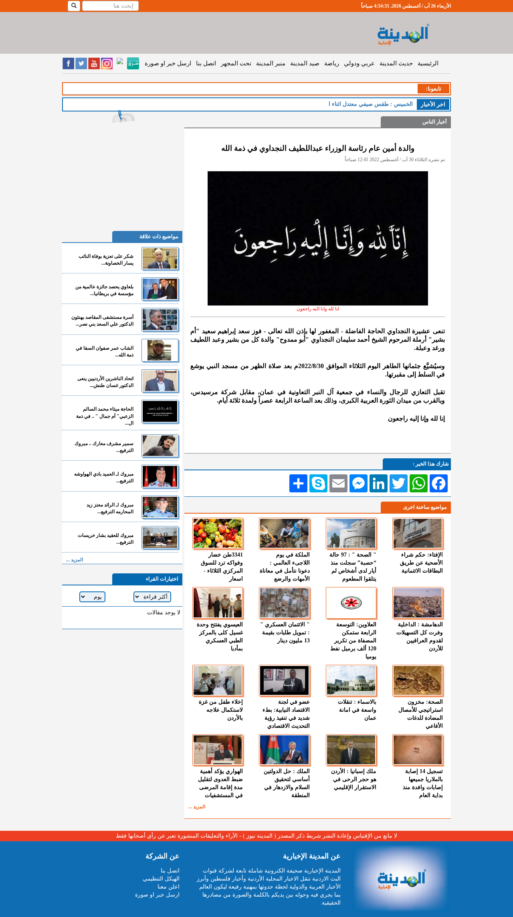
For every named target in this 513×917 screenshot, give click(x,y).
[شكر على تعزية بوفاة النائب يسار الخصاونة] (159, 258)
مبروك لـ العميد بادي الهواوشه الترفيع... (103, 477)
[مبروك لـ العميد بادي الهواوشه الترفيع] (159, 476)
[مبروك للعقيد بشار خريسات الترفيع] (159, 537)
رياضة (331, 63)
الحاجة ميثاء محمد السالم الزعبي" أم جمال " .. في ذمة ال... (104, 415)
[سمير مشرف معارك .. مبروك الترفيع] (159, 445)
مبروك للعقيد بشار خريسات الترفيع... (105, 538)
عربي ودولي (359, 63)
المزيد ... (196, 807)
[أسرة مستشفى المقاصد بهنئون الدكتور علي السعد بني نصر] (159, 319)
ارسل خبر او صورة (168, 63)
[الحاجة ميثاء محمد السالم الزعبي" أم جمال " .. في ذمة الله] (159, 411)
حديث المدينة (396, 63)
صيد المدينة (304, 63)
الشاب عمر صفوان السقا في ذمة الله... (104, 351)
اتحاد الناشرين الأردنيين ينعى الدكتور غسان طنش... (105, 382)
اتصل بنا (206, 63)
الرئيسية (428, 63)
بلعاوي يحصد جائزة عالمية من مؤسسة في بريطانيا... (104, 290)
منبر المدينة (270, 63)
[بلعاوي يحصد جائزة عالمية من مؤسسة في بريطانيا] (159, 288)
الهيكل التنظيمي (161, 879)
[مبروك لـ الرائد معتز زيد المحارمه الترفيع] (159, 507)
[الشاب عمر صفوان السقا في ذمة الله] (159, 350)
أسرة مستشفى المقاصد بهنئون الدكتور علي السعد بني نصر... (102, 320)
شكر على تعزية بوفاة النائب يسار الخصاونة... (106, 259)
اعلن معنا (169, 887)
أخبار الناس (434, 122)
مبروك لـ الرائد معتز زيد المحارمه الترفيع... (110, 508)
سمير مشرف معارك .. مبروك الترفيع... (104, 447)
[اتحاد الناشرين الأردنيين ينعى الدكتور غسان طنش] (159, 380)
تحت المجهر (236, 63)
